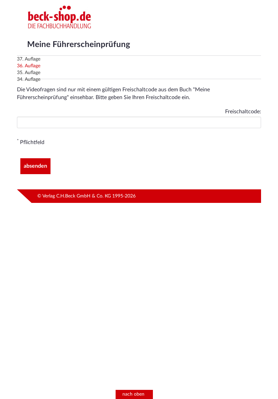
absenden (35, 166)
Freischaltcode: (243, 111)
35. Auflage (28, 72)
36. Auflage (28, 66)
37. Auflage (28, 59)
